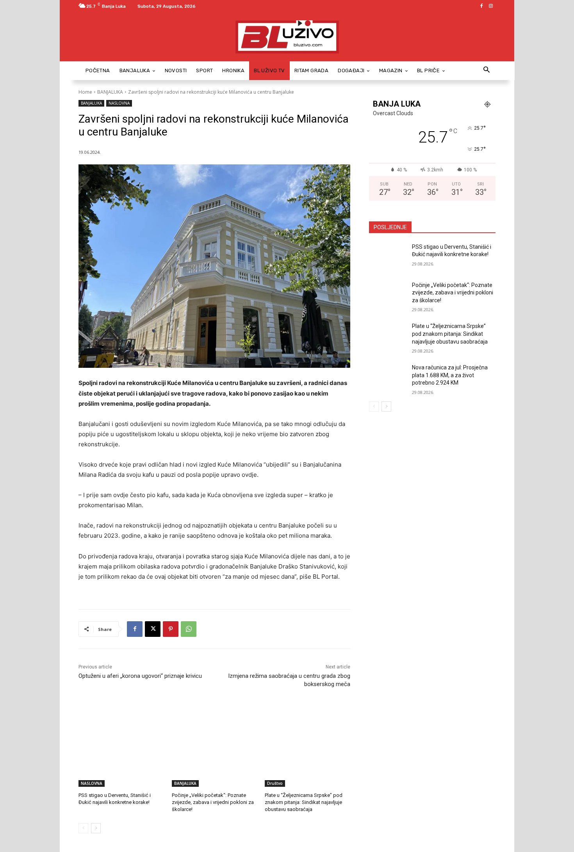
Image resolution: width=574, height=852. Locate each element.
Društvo (275, 783)
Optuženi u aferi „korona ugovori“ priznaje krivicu (140, 675)
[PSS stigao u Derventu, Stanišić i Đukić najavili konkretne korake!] (121, 757)
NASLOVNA (119, 103)
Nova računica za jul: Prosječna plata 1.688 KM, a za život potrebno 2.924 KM (450, 375)
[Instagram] (491, 6)
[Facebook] (481, 6)
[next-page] (96, 828)
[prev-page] (83, 828)
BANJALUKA (110, 92)
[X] (152, 629)
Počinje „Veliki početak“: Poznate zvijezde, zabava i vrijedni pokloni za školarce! (213, 802)
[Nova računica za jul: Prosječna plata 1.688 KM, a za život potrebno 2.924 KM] (388, 377)
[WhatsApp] (188, 629)
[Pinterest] (170, 629)
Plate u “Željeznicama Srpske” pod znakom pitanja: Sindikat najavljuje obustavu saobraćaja (303, 802)
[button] (486, 70)
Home (85, 92)
